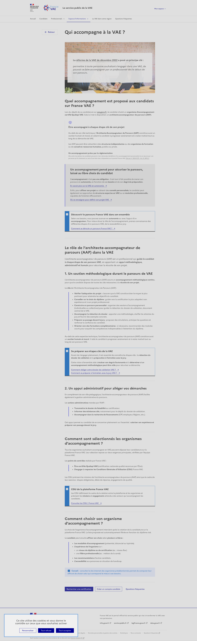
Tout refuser (46, 630)
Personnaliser (28, 630)
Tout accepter (65, 630)
